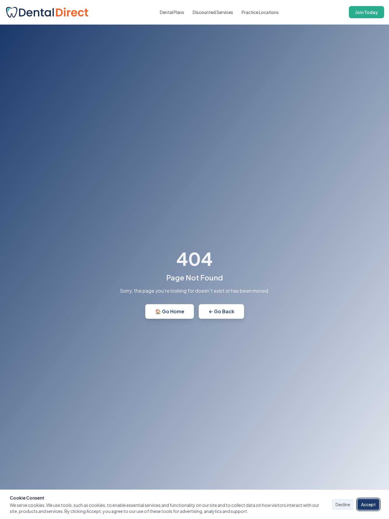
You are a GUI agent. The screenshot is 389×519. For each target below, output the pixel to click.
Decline (343, 504)
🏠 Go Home (169, 311)
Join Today (366, 12)
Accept (368, 504)
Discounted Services (213, 12)
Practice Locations (260, 12)
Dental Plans (172, 12)
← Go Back (221, 311)
